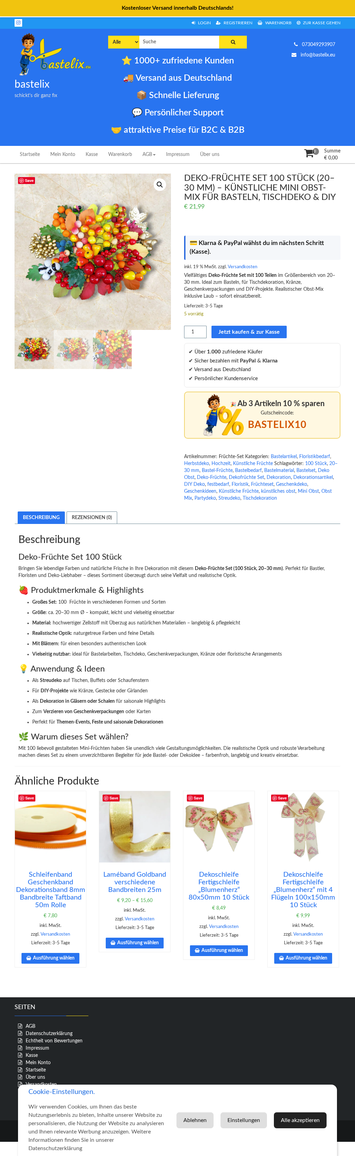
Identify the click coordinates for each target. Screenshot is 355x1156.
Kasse (92, 154)
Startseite (30, 154)
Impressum (178, 154)
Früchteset (262, 484)
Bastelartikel (284, 456)
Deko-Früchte (211, 477)
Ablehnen (195, 1120)
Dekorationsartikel (313, 477)
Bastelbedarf (248, 470)
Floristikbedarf (314, 456)
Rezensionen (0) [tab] (92, 517)
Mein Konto (62, 154)
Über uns (209, 154)
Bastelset (305, 470)
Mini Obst (308, 491)
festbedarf (218, 484)
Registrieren (237, 23)
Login (204, 23)
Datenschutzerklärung (49, 1033)
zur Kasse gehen (321, 23)
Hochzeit (221, 463)
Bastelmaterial (279, 470)
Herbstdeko (196, 463)
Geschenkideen (200, 491)
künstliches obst (278, 491)
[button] (160, 184)
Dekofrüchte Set (246, 477)
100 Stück (316, 463)
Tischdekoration (260, 498)
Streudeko (229, 498)
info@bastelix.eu (317, 55)
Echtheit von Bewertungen (54, 1041)
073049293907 (318, 44)
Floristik (240, 484)
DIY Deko (194, 484)
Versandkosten (242, 267)
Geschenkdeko (291, 484)
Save (29, 180)
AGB (147, 154)
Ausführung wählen (54, 958)
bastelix (32, 84)
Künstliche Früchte (253, 463)
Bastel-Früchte (217, 470)
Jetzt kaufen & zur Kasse (249, 332)
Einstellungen (243, 1120)
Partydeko (205, 498)
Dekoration (279, 477)
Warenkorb (278, 23)
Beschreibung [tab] (41, 517)
